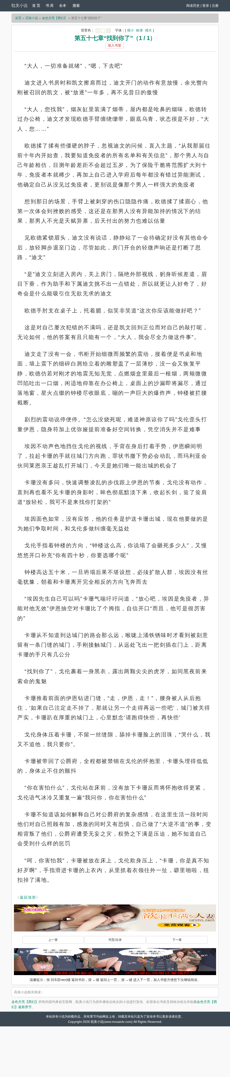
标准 (139, 30)
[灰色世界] (108, 31)
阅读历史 (193, 5)
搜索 (76, 5)
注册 (215, 5)
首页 (18, 18)
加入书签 (114, 45)
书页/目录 (115, 940)
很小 (130, 30)
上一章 (53, 940)
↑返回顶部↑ (27, 897)
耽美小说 (19, 5)
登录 (205, 5)
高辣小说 (31, 18)
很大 (148, 30)
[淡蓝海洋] (98, 31)
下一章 (177, 940)
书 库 (50, 5)
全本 (62, 5)
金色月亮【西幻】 (54, 18)
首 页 (36, 5)
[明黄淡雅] (103, 31)
